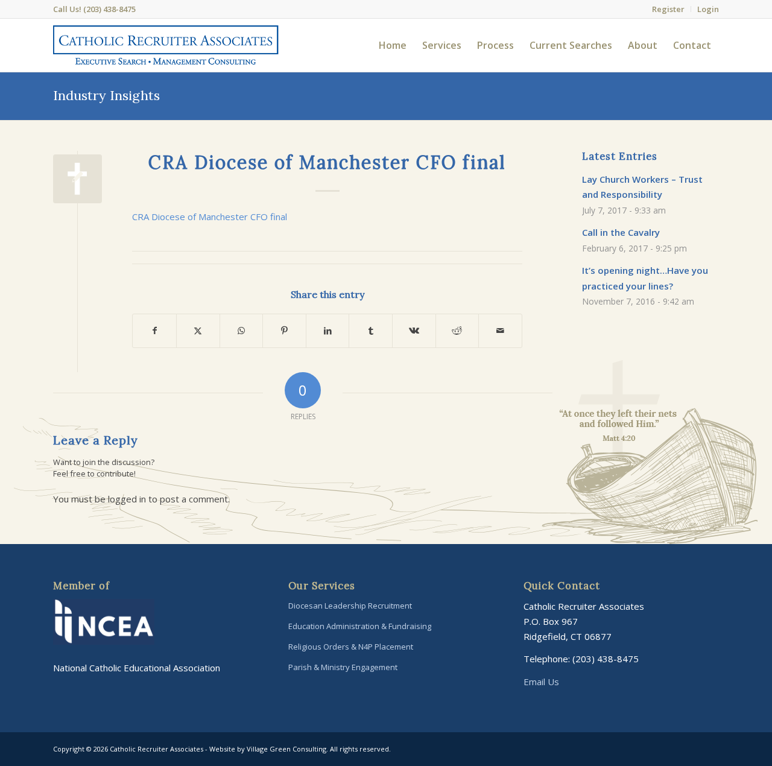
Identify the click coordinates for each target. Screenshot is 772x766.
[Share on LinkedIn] (327, 330)
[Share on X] (198, 330)
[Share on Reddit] (457, 330)
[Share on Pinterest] (284, 330)
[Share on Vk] (414, 330)
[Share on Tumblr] (370, 330)
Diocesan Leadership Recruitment (350, 605)
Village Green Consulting (286, 748)
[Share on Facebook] (154, 330)
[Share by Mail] (500, 330)
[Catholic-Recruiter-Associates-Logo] (165, 45)
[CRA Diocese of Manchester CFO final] (77, 178)
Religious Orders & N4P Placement (350, 646)
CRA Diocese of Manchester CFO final (209, 216)
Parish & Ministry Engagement (342, 667)
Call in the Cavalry (621, 232)
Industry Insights (106, 95)
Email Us (541, 682)
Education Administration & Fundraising (359, 626)
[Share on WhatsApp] (241, 330)
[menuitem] (668, 9)
